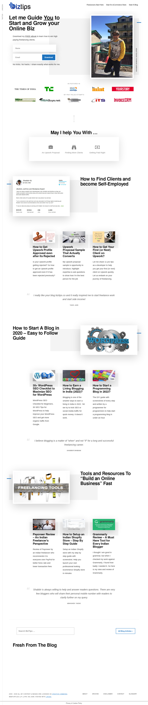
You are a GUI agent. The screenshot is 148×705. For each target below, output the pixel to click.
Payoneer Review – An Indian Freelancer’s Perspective (44, 539)
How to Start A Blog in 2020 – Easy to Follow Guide (36, 333)
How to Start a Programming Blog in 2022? (102, 388)
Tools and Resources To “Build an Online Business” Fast (105, 478)
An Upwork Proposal (51, 153)
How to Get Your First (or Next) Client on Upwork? (103, 251)
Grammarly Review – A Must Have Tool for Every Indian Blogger (103, 540)
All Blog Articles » (125, 631)
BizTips (20, 6)
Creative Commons (59, 694)
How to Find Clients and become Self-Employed (105, 181)
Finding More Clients (74, 153)
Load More (76, 660)
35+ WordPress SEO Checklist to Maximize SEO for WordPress (44, 390)
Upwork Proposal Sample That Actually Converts (74, 251)
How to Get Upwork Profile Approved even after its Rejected (44, 251)
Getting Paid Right (97, 153)
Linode (48, 697)
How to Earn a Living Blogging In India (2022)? (73, 388)
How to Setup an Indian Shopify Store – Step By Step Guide (73, 539)
